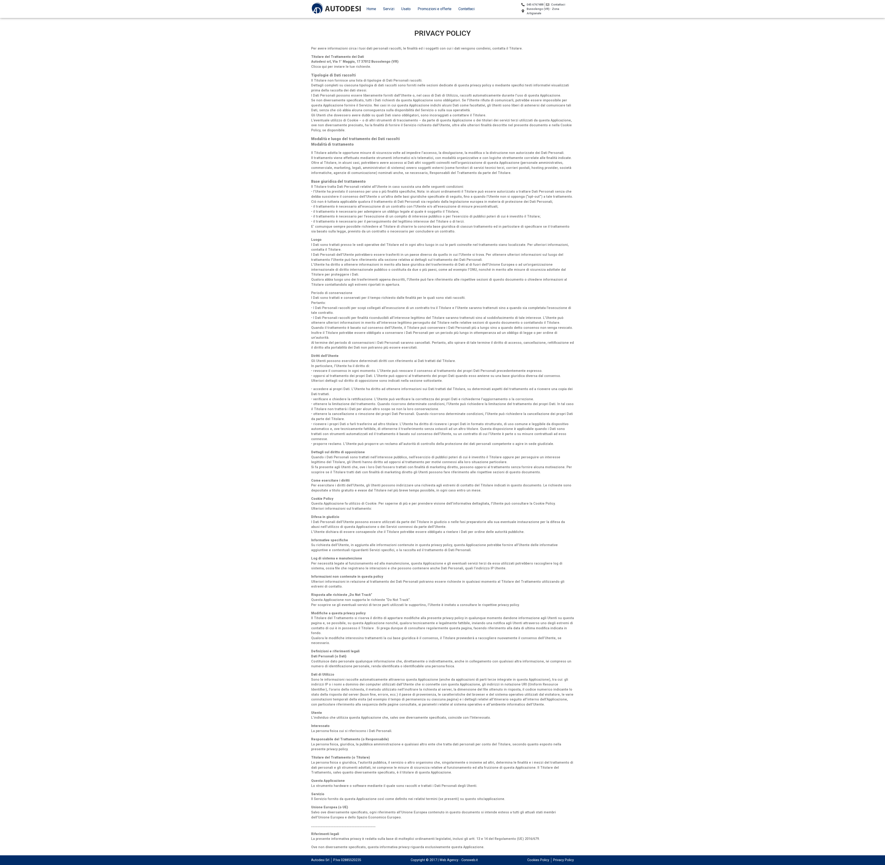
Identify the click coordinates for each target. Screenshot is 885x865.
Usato (406, 9)
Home (371, 9)
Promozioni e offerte (434, 9)
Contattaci (466, 9)
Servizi (388, 9)
